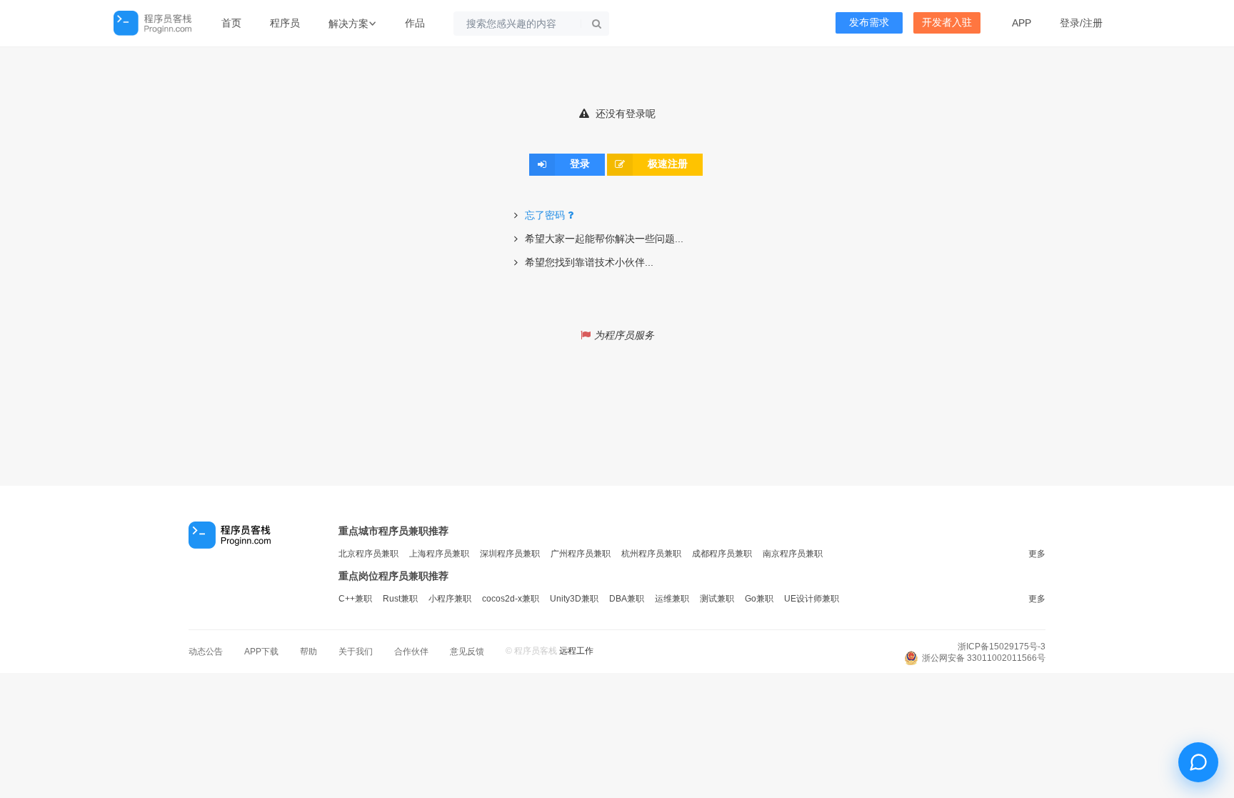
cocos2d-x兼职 (510, 599)
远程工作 (576, 651)
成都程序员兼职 (722, 554)
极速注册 (668, 164)
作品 (415, 23)
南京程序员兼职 (793, 554)
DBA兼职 (626, 599)
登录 (1070, 23)
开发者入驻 (947, 22)
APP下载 (261, 651)
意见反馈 (467, 651)
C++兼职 (355, 599)
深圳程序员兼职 (510, 554)
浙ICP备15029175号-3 (1001, 646)
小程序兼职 (449, 599)
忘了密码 (545, 215)
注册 (1093, 23)
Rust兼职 (400, 599)
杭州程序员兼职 (651, 554)
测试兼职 (717, 599)
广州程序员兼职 (581, 554)
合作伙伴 (411, 651)
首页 (231, 23)
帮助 (308, 651)
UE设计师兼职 (811, 599)
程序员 (285, 23)
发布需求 (869, 22)
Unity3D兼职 (574, 599)
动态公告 (206, 651)
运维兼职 (672, 599)
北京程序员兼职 (368, 554)
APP (1021, 23)
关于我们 (355, 651)
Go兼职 (759, 599)
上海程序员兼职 (439, 554)
